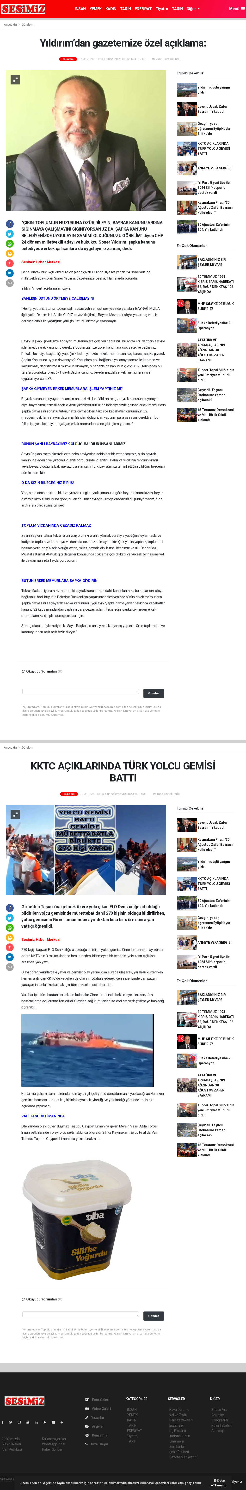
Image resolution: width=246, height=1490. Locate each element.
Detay (221, 1480)
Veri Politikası (12, 1449)
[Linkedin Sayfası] (38, 1422)
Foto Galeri (100, 1400)
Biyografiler (219, 1420)
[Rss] (46, 1422)
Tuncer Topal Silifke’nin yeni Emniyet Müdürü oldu (215, 375)
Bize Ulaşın (99, 1444)
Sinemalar (176, 1441)
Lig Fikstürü (177, 1431)
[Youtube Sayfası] (29, 1422)
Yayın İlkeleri (11, 1444)
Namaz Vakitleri (181, 1420)
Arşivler (97, 1426)
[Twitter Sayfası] (12, 1422)
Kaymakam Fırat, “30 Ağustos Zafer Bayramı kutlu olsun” (215, 208)
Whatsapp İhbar (53, 1444)
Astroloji (217, 1431)
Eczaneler (176, 1425)
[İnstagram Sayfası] (21, 1422)
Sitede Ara (219, 1410)
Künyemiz (99, 1435)
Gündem (27, 24)
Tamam (220, 1485)
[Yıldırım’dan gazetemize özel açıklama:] (86, 140)
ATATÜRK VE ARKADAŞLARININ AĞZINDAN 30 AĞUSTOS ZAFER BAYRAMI (211, 350)
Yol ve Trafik (178, 1415)
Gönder (153, 693)
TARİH (125, 8)
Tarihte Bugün (179, 1436)
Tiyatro (162, 8)
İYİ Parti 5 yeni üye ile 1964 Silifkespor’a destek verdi (213, 188)
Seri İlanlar (177, 1446)
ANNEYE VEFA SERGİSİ (214, 168)
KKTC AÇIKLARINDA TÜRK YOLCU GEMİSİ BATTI (213, 148)
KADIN (110, 8)
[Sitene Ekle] (64, 1422)
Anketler (217, 1415)
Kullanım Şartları (54, 1439)
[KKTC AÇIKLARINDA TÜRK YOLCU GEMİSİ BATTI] (86, 850)
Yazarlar (97, 1417)
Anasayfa (10, 24)
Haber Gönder (52, 1449)
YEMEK (96, 8)
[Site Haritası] (55, 1422)
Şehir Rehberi (179, 1452)
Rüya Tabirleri (221, 1425)
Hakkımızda (11, 1439)
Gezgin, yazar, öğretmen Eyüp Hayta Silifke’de (213, 129)
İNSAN (80, 8)
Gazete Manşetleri (183, 1457)
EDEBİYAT (143, 8)
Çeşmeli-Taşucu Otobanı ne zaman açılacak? (211, 395)
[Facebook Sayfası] (4, 1422)
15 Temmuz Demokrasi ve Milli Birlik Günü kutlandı (215, 415)
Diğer (192, 8)
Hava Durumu (179, 1410)
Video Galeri (101, 1409)
